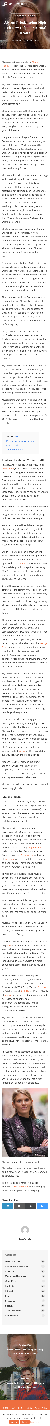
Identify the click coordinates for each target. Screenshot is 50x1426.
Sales (7, 1296)
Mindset (9, 1291)
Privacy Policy (41, 1408)
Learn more (35, 1422)
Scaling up (10, 1301)
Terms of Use (27, 1408)
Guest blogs (10, 1281)
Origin (22, 750)
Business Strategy (13, 1261)
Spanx (8, 995)
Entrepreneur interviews (25, 15)
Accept (14, 1422)
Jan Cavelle (16, 40)
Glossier (42, 987)
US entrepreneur (20, 1186)
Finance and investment (16, 1276)
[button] (46, 4)
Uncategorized (12, 1316)
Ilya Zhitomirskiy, (25, 855)
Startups (9, 1306)
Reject (25, 1422)
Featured (9, 1271)
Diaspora (9, 859)
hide (16, 436)
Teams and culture (13, 1311)
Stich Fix (25, 991)
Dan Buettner (22, 563)
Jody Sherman (35, 847)
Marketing (10, 1286)
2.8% (9, 945)
